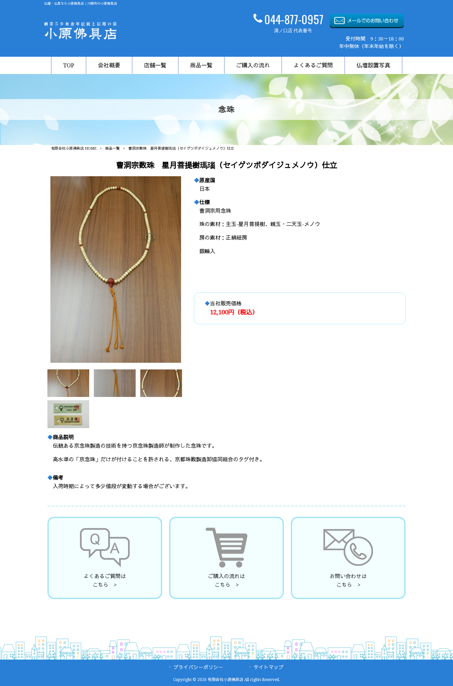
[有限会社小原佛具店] (80, 38)
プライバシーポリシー (198, 667)
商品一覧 (112, 148)
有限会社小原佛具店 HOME (74, 148)
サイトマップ (269, 667)
